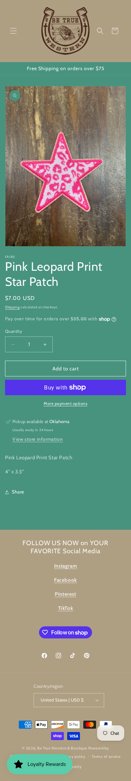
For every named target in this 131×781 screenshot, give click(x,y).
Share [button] (18, 492)
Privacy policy (73, 756)
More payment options (65, 403)
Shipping (12, 307)
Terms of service (106, 756)
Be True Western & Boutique (62, 748)
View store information (37, 439)
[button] (13, 30)
